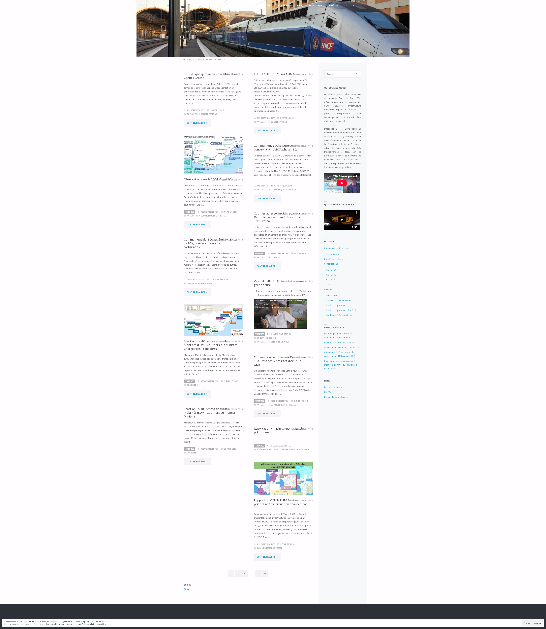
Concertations (208, 114)
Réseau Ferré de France (336, 396)
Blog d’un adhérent (333, 387)
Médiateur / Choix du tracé (339, 315)
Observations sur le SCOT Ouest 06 (207, 179)
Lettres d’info (333, 253)
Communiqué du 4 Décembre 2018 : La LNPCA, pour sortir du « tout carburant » (210, 243)
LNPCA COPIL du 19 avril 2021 (274, 74)
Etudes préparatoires (337, 305)
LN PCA (327, 392)
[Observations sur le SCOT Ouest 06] (213, 155)
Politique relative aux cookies (94, 624)
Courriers (276, 257)
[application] (280, 314)
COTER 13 (331, 274)
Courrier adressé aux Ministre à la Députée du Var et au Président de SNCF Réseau (277, 217)
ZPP (328, 284)
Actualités (192, 114)
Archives (328, 289)
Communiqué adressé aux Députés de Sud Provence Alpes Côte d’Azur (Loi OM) (280, 361)
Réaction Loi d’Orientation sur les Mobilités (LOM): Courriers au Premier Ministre (209, 412)
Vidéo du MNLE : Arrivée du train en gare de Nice (278, 283)
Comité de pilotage (333, 258)
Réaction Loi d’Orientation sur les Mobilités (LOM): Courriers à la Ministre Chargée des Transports (210, 345)
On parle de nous (280, 342)
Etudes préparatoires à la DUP (341, 310)
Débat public (332, 295)
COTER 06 (331, 269)
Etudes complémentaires (338, 300)
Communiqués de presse (213, 216)
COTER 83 (331, 279)
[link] (360, 5)
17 (258, 573)
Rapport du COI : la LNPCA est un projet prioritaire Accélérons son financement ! (281, 504)
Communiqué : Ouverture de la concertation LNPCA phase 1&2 (275, 147)
